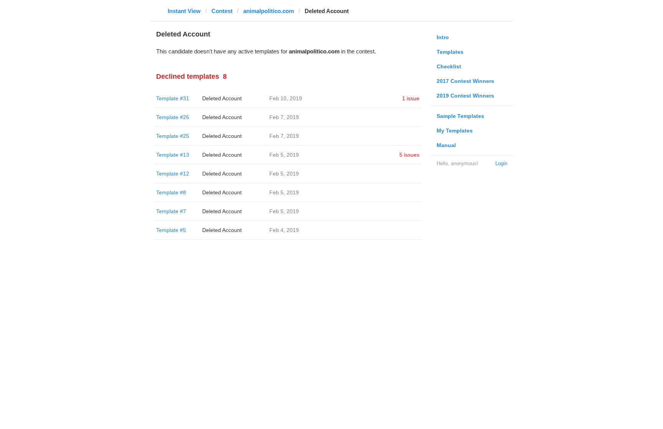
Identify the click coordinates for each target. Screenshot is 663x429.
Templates (450, 52)
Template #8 (171, 192)
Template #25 (172, 136)
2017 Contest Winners (465, 81)
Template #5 (171, 230)
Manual (446, 145)
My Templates (455, 131)
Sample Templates (460, 116)
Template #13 (172, 155)
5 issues (409, 155)
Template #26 (172, 117)
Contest (222, 11)
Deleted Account (222, 98)
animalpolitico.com (268, 11)
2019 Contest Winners (465, 96)
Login (501, 163)
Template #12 (172, 174)
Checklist (449, 66)
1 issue (410, 98)
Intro (443, 37)
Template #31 (172, 98)
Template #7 (171, 211)
